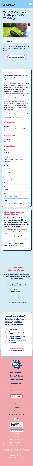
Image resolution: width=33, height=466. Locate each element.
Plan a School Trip (16, 372)
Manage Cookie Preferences (16, 430)
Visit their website (16, 57)
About (16, 404)
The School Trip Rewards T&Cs (16, 442)
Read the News (16, 383)
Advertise (16, 407)
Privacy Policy (16, 433)
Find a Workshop (16, 376)
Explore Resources (16, 380)
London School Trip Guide (16, 414)
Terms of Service (16, 446)
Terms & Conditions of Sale (16, 439)
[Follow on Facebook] (15, 419)
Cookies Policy (16, 436)
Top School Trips (16, 411)
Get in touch (16, 396)
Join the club (16, 350)
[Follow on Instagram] (18, 419)
